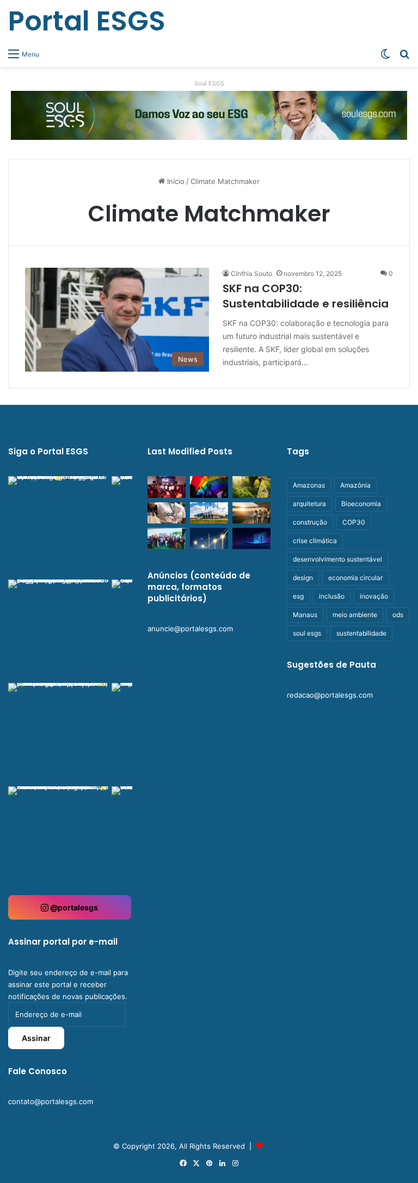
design (303, 578)
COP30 (353, 522)
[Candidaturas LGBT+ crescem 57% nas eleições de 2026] (209, 486)
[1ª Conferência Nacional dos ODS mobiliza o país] (166, 512)
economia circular (355, 578)
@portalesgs (73, 907)
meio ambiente (355, 615)
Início (175, 181)
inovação (374, 596)
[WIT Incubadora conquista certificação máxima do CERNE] (166, 538)
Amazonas (309, 485)
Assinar (36, 1038)
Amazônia (355, 485)
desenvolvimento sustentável (337, 559)
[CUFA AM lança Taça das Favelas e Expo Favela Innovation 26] (166, 486)
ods (397, 615)
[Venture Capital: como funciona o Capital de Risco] (209, 538)
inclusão (332, 596)
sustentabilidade (361, 633)
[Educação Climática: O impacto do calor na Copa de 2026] (251, 512)
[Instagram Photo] (58, 526)
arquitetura (309, 504)
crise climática (315, 541)
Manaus (305, 615)
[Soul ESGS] (209, 114)
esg (298, 596)
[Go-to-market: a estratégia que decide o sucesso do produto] (251, 538)
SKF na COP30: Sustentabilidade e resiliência (306, 296)
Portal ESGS (285, 1146)
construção (310, 522)
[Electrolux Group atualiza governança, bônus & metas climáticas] (209, 512)
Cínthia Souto (251, 273)
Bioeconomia (361, 504)
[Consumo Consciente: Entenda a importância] (251, 486)
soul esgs (307, 633)
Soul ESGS (209, 83)
